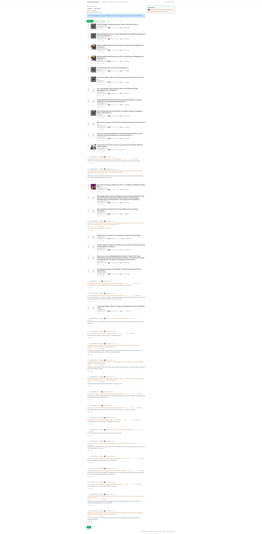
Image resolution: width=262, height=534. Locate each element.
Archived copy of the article (94, 285)
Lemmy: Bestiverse (93, 2)
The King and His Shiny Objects (124, 318)
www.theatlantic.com (101, 103)
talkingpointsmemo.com (102, 26)
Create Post (112, 2)
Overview (90, 21)
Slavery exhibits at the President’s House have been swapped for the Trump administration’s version (109, 443)
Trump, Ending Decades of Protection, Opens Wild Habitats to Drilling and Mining (105, 484)
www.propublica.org (101, 37)
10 (98, 216)
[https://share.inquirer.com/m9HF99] (93, 90)
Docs (160, 531)
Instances (155, 531)
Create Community (121, 2)
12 (98, 191)
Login (167, 2)
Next (89, 527)
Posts (103, 21)
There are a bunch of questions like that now (98, 228)
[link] (101, 29)
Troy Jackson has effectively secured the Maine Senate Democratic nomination (105, 393)
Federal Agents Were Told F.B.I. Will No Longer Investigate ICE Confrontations (104, 419)
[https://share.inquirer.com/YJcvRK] (93, 124)
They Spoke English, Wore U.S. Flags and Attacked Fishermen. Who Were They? (105, 295)
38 (98, 106)
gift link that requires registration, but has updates (118, 285)
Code (164, 531)
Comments (97, 21)
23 (98, 29)
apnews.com (100, 69)
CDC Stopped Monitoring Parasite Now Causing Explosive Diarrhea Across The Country (106, 458)
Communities (104, 2)
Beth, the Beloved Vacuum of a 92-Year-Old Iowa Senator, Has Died (102, 333)
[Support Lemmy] (127, 2)
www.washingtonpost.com (103, 201)
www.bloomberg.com (101, 272)
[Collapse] (88, 157)
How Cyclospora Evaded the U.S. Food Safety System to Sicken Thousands (104, 159)
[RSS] (122, 21)
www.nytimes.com (101, 212)
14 (98, 73)
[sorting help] (120, 21)
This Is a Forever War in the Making (124, 429)
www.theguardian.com (102, 148)
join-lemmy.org (170, 531)
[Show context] (123, 159)
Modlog (150, 531)
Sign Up (172, 2)
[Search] (165, 2)
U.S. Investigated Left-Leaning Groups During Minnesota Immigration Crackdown (105, 283)
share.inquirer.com (101, 91)
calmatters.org (100, 80)
